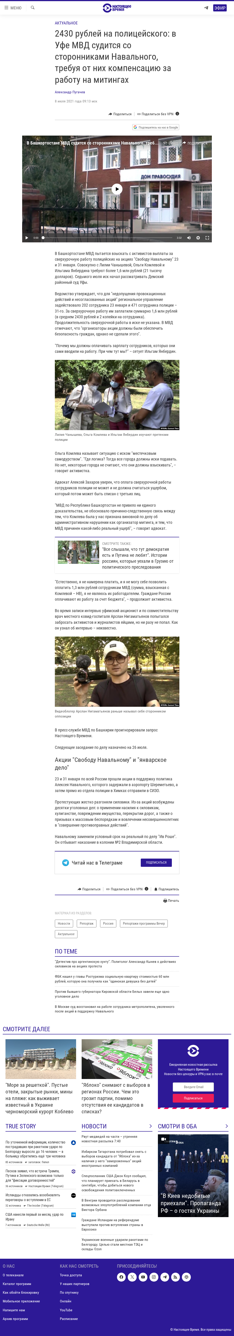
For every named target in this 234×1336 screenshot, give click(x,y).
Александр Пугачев (70, 92)
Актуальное (66, 23)
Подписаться (156, 862)
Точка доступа (71, 1275)
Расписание (69, 1318)
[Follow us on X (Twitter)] (132, 1277)
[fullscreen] (207, 237)
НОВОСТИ (94, 1126)
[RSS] (175, 1277)
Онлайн (65, 1301)
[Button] (120, 114)
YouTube (66, 1310)
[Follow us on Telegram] (164, 1277)
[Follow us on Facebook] (121, 1277)
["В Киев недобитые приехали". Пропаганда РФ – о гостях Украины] (193, 1175)
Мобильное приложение (21, 1301)
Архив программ (15, 1318)
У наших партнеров (74, 1284)
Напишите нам (14, 1310)
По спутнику (69, 1292)
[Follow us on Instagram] (153, 1277)
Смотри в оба (177, 1126)
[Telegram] (206, 7)
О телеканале (13, 1275)
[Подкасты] (186, 1277)
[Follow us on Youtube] (143, 1277)
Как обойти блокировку (21, 1292)
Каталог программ (17, 1284)
